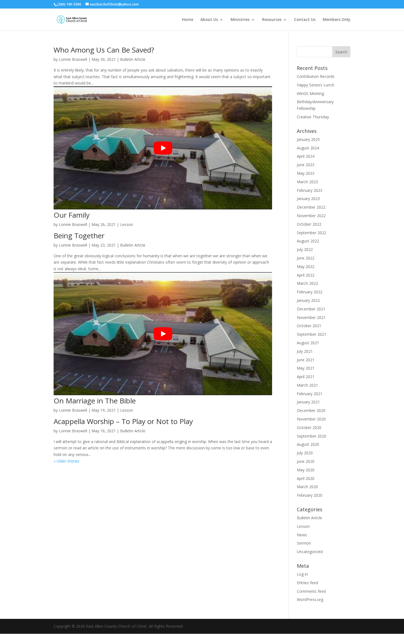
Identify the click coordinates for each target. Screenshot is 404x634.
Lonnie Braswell (73, 59)
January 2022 (308, 300)
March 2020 (307, 486)
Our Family (72, 215)
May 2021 (305, 368)
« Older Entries (66, 461)
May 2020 (305, 469)
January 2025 (308, 139)
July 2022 (305, 249)
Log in (302, 574)
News (302, 534)
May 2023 (305, 173)
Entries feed (307, 582)
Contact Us (305, 20)
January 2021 (308, 402)
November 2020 (311, 419)
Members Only (336, 20)
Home (187, 20)
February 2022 (309, 291)
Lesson (126, 224)
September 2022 (311, 232)
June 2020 (305, 461)
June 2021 (305, 359)
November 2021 (311, 317)
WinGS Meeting (310, 93)
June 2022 (305, 258)
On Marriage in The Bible (95, 401)
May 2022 (305, 266)
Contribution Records (315, 76)
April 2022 (305, 275)
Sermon (304, 543)
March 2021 (307, 385)
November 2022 (311, 215)
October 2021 (309, 325)
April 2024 (305, 156)
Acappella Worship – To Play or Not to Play (123, 421)
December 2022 (311, 207)
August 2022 (308, 241)
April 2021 (305, 376)
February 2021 (309, 393)
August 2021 (308, 342)
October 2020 (309, 427)
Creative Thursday (313, 116)
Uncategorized (310, 551)
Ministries (240, 20)
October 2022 (309, 224)
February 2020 (309, 495)
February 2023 (309, 190)
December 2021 (311, 308)
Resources (271, 20)
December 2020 (311, 410)
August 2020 (308, 444)
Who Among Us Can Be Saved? (104, 50)
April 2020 (305, 478)
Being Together (79, 236)
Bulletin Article (132, 59)
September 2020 (311, 436)
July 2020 (305, 452)
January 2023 (308, 198)
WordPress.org (310, 599)
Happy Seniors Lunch (315, 85)
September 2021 (311, 334)
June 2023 (305, 164)
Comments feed (311, 591)
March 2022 (307, 283)
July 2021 (305, 351)
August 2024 (308, 148)
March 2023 (307, 181)
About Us (209, 20)
